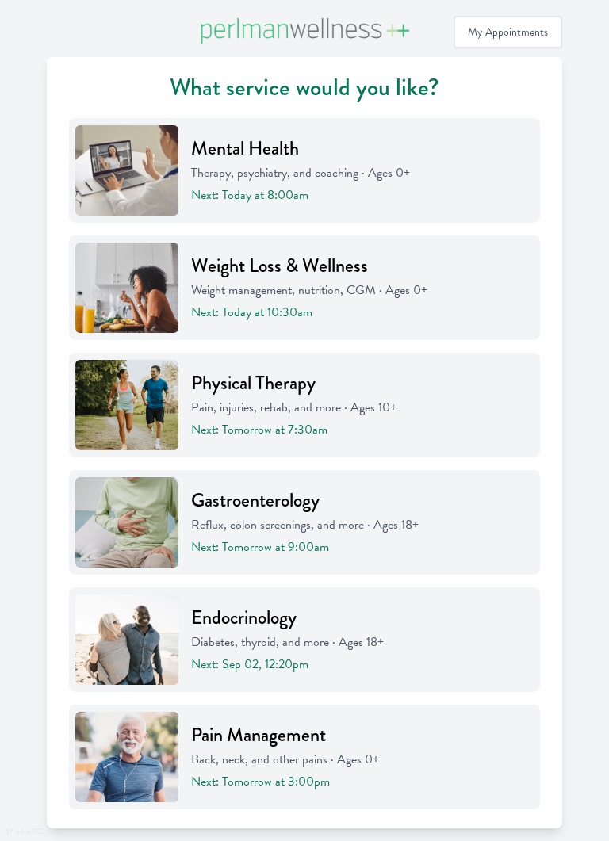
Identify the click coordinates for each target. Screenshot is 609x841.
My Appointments (508, 32)
